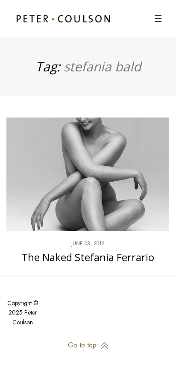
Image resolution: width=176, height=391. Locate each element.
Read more (88, 197)
